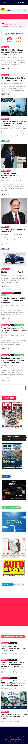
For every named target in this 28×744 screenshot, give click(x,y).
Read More (5, 69)
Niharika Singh (7, 653)
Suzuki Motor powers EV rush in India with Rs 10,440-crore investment (13, 123)
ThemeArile (16, 741)
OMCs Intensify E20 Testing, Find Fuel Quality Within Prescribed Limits (14, 716)
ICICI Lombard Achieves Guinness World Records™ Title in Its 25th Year (13, 648)
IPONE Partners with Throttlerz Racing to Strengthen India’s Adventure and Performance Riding (13, 665)
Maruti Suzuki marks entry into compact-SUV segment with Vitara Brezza (13, 300)
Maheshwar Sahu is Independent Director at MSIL (14, 230)
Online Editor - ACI (8, 365)
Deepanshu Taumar (9, 305)
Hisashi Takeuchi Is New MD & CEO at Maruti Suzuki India (13, 79)
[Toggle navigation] (14, 16)
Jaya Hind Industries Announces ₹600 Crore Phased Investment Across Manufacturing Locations (13, 683)
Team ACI (6, 83)
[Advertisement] (14, 612)
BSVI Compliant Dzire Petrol (12, 272)
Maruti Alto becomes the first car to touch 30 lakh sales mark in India (13, 330)
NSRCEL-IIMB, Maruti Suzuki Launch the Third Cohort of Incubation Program (12, 52)
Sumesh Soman (8, 128)
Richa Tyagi (7, 57)
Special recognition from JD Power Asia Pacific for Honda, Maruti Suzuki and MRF (12, 360)
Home (4, 23)
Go (23, 388)
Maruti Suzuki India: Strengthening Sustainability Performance (12, 175)
